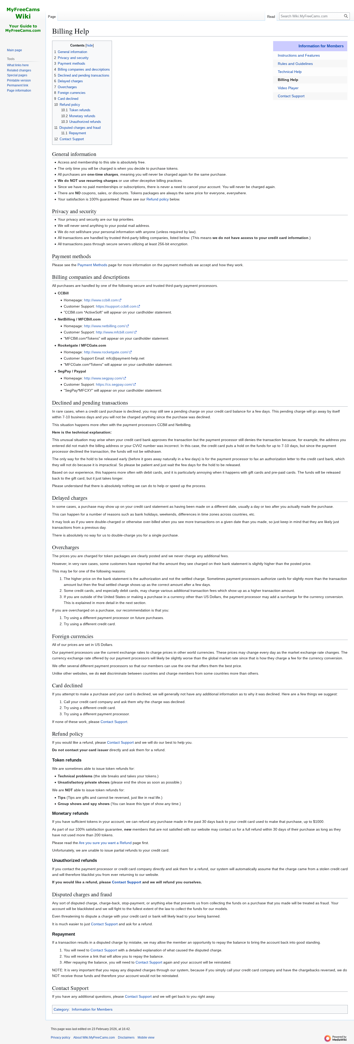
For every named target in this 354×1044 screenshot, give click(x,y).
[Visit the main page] (23, 20)
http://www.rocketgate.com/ (106, 352)
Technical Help (290, 72)
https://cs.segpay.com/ (114, 384)
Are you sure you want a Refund (105, 843)
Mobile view (146, 1037)
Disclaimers (126, 1037)
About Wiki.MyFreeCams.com (94, 1037)
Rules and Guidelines (295, 64)
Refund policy (157, 199)
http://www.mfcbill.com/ (114, 332)
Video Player (288, 88)
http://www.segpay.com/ (103, 378)
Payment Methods (92, 265)
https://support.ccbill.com (116, 306)
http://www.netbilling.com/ (104, 326)
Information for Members (321, 46)
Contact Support (291, 96)
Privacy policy (60, 1037)
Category (61, 1009)
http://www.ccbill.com (101, 300)
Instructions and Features (299, 55)
